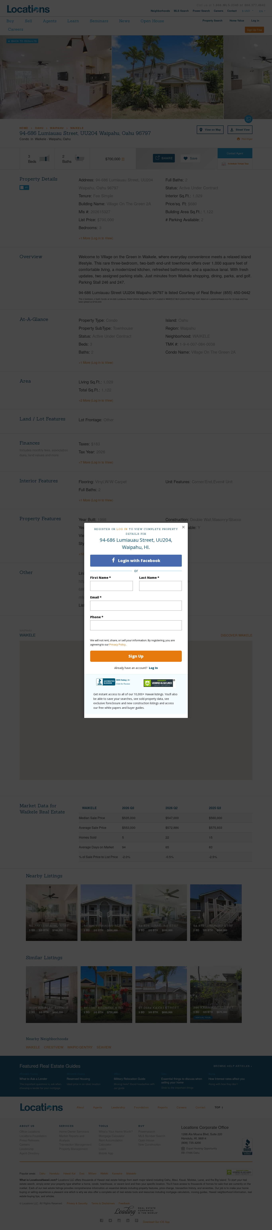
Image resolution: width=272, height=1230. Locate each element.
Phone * (96, 617)
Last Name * (149, 577)
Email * (96, 597)
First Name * (100, 577)
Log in (122, 529)
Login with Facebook (138, 560)
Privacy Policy (117, 644)
